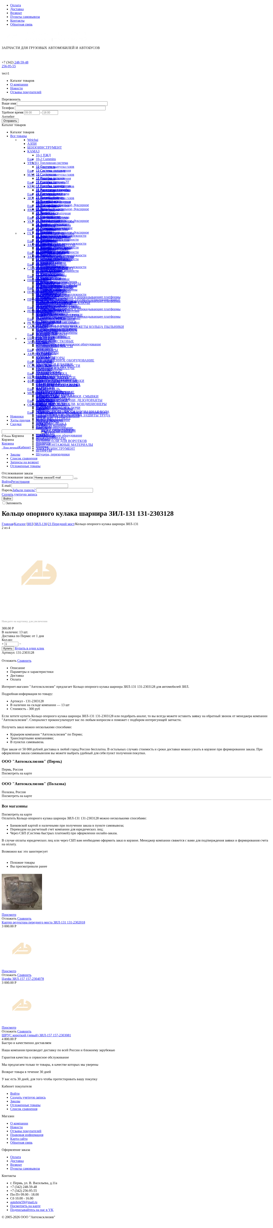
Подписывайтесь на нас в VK (32, 1210)
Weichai (32, 140)
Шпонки (42, 446)
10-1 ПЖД (43, 155)
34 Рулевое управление (53, 279)
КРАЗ (31, 186)
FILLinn (41, 307)
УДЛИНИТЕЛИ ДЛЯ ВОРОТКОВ (61, 441)
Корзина (8, 443)
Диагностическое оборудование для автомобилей (72, 412)
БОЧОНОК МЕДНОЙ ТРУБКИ (59, 315)
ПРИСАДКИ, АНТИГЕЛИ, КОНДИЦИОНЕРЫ (71, 404)
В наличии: (10, 632)
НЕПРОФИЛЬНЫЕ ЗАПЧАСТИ (51, 377)
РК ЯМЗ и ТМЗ (38, 323)
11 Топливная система (52, 163)
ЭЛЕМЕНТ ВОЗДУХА (52, 393)
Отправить (10, 120)
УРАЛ (31, 163)
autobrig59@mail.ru (23, 1202)
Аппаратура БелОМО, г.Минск (58, 307)
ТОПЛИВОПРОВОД (51, 334)
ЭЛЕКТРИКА (37, 342)
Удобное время (12, 112)
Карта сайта (19, 1138)
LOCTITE (43, 369)
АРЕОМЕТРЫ (46, 276)
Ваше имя (9, 103)
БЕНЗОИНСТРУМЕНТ (44, 147)
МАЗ (31, 175)
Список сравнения (23, 458)
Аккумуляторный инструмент (58, 322)
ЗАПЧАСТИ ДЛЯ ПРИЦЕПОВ (50, 257)
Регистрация (20, 481)
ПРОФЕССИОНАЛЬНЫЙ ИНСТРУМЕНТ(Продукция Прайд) (73, 299)
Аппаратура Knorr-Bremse (55, 288)
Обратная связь (21, 24)
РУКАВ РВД (45, 338)
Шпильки (43, 439)
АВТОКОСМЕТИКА (51, 373)
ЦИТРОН (34, 338)
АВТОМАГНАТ (48, 284)
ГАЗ (30, 233)
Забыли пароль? (24, 490)
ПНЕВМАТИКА (39, 280)
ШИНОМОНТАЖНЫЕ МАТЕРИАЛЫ (64, 445)
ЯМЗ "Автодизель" (41, 210)
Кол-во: (7, 640)
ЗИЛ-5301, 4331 (47, 206)
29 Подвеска (45, 260)
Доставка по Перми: (16, 636)
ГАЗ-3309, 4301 (47, 241)
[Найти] (43, 432)
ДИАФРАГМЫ (47, 330)
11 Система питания (50, 170)
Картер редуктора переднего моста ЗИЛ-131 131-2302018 (43, 922)
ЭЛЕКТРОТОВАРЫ (51, 438)
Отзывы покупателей (25, 1131)
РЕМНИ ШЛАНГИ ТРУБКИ (48, 311)
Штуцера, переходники (53, 454)
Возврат (16, 13)
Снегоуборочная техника (54, 431)
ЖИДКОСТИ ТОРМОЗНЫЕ (57, 381)
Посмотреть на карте (25, 1206)
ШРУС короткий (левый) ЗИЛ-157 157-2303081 (36, 1035)
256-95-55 (9, 66)
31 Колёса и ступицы (51, 264)
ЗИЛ (30, 198)
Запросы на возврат (24, 462)
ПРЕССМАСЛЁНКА (51, 423)
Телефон (8, 108)
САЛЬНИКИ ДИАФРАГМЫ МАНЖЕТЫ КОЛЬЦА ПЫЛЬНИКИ (75, 327)
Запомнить (14, 503)
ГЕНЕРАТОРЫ (47, 350)
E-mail (6, 485)
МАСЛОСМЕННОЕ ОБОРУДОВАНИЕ (65, 360)
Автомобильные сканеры (54, 408)
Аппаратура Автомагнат (54, 303)
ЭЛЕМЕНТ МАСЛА (51, 396)
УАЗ (30, 221)
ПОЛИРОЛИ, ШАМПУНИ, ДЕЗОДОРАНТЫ (69, 400)
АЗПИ (32, 143)
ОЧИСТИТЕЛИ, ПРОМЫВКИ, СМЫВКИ (67, 396)
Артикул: (8, 652)
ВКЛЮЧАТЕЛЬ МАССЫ (54, 346)
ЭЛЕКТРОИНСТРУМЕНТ (55, 448)
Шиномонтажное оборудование (59, 435)
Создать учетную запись (19, 494)
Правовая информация (26, 1135)
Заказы (15, 454)
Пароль (7, 490)
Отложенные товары (25, 466)
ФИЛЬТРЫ (35, 381)
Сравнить (24, 660)
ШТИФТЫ (44, 450)
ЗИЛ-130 (42, 202)
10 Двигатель (45, 167)
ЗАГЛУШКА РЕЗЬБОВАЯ (55, 319)
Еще (30, 159)
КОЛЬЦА (43, 334)
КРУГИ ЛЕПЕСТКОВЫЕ (55, 341)
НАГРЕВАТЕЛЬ (48, 389)
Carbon (41, 303)
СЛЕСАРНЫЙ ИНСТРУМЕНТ (50, 268)
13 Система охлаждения (53, 202)
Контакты (17, 20)
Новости (16, 1127)
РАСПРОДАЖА (47, 295)
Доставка (17, 9)
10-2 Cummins (46, 159)
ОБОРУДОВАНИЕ (41, 404)
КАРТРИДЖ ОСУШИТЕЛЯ (57, 385)
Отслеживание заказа (17, 477)
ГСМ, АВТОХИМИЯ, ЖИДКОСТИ (53, 366)
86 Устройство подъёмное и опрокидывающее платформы (78, 297)
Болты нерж (44, 400)
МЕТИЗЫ (34, 393)
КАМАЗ (33, 151)
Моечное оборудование (53, 420)
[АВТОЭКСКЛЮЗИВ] (44, 40)
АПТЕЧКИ (44, 361)
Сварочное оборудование (54, 427)
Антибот (8, 116)
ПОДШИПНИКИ (40, 292)
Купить (7, 648)
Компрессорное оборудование (58, 416)
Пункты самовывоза (25, 17)
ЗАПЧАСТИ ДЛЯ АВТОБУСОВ (51, 245)
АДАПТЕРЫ (45, 272)
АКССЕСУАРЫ (39, 354)
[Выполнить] (75, 478)
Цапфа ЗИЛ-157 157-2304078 (23, 979)
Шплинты (43, 443)
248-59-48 (21, 62)
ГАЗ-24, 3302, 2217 (49, 237)
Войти (6, 481)
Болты (40, 397)
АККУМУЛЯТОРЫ (50, 358)
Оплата (15, 5)
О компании (19, 1123)
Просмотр (9, 914)
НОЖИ (41, 424)
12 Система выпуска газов (55, 174)
